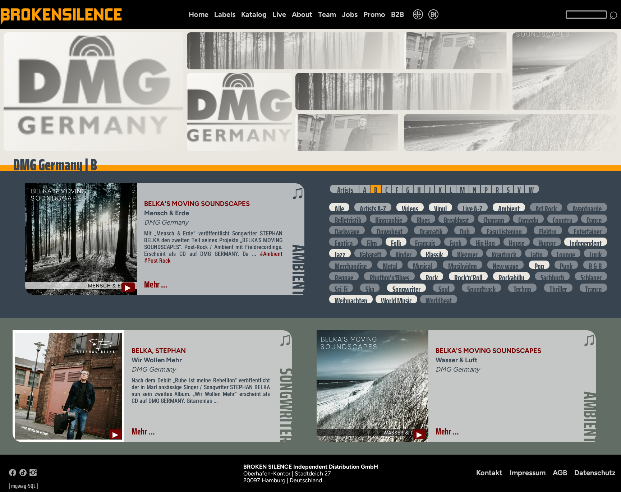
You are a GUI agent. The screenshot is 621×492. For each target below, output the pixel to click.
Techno (522, 288)
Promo (374, 14)
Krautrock (504, 253)
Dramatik (430, 230)
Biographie (388, 219)
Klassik (434, 253)
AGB (560, 472)
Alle (339, 207)
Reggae (344, 276)
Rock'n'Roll (468, 276)
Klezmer (467, 253)
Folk (396, 242)
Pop (539, 265)
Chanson (493, 219)
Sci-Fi (341, 288)
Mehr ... (155, 284)
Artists (345, 189)
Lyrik (595, 253)
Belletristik (348, 219)
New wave (505, 265)
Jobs (350, 14)
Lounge (566, 253)
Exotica (344, 242)
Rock (432, 276)
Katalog (254, 14)
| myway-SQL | (23, 486)
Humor (547, 242)
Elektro (548, 230)
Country (562, 219)
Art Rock (546, 207)
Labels (224, 14)
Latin (536, 253)
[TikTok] (23, 474)
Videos (410, 207)
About (302, 14)
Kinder (403, 253)
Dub (465, 230)
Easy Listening (504, 230)
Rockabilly (511, 276)
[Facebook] (12, 474)
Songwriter (406, 288)
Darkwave (347, 230)
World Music (396, 299)
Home (198, 14)
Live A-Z (472, 207)
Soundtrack (481, 288)
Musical (422, 265)
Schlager (591, 276)
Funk (455, 242)
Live (279, 14)
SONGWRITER (286, 405)
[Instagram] (33, 474)
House (516, 242)
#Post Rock (157, 260)
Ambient (509, 207)
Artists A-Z (373, 207)
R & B (595, 265)
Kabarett (370, 253)
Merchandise (351, 265)
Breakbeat (456, 219)
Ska (369, 288)
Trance (593, 288)
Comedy (528, 219)
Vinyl (440, 207)
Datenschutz (595, 472)
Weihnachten (351, 299)
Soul (443, 288)
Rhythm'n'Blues (389, 276)
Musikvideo (462, 265)
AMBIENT (298, 270)
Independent (586, 242)
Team (327, 14)
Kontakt (489, 472)
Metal (390, 265)
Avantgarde (587, 207)
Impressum (528, 472)
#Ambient (271, 253)
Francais (425, 242)
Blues (423, 219)
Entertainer (588, 230)
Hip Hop (485, 242)
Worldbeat (439, 299)
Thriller (558, 288)
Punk (566, 265)
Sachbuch (552, 276)
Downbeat (389, 230)
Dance (594, 219)
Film (372, 242)
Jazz (340, 253)
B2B (397, 14)
